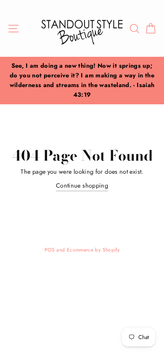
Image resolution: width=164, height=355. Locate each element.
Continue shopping (82, 185)
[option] (82, 80)
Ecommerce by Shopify (93, 249)
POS (50, 249)
